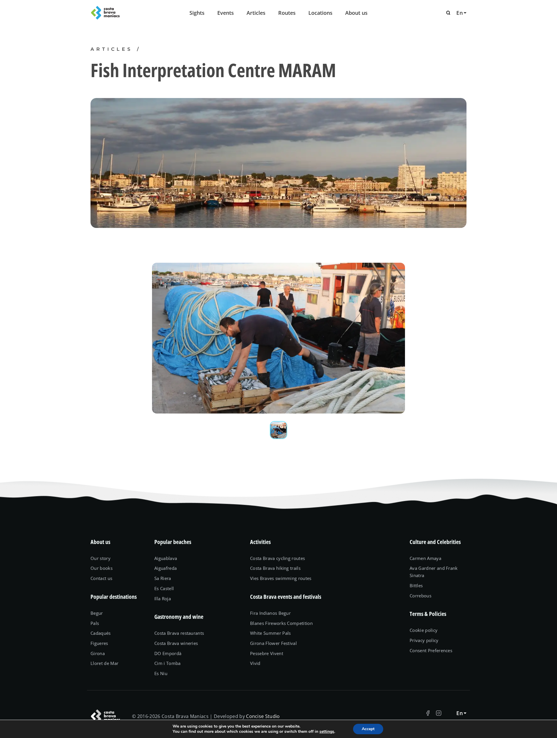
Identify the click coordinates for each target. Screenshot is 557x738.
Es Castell (164, 588)
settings (326, 731)
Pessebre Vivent (266, 653)
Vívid (255, 663)
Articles (256, 12)
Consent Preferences (431, 650)
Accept (368, 729)
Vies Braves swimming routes (281, 578)
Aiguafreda (165, 568)
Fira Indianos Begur (270, 613)
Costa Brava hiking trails (275, 568)
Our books (102, 568)
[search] (448, 12)
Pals (95, 623)
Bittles (416, 585)
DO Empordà (167, 653)
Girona (98, 653)
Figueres (99, 643)
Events (225, 12)
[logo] (119, 13)
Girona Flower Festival (273, 643)
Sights (197, 12)
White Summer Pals (270, 633)
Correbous (420, 596)
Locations (320, 12)
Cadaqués (101, 633)
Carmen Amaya (425, 558)
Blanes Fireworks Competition (281, 623)
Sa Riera (162, 578)
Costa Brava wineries (176, 643)
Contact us (101, 578)
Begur (97, 613)
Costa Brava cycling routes (277, 558)
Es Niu (160, 673)
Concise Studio (263, 716)
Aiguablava (165, 558)
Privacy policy (424, 640)
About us (356, 12)
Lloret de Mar (104, 663)
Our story (101, 558)
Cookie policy (423, 630)
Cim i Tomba (167, 663)
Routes (287, 12)
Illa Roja (162, 598)
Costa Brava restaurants (179, 633)
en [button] (459, 12)
